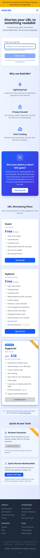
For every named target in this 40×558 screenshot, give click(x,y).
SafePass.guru (8, 544)
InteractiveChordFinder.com (12, 542)
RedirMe (6, 10)
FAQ (3, 530)
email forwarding (25, 413)
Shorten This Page (14, 475)
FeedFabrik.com (31, 544)
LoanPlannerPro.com (30, 542)
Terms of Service (30, 60)
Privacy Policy (21, 62)
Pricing (4, 518)
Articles (4, 527)
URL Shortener (7, 509)
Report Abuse (27, 533)
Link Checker (6, 512)
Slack (23, 515)
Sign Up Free (20, 331)
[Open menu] (37, 10)
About (4, 533)
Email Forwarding (8, 515)
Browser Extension (28, 512)
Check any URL (20, 190)
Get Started (20, 260)
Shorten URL (20, 56)
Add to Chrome (13, 446)
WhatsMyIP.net (19, 544)
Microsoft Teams (28, 518)
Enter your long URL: (12, 42)
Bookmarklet (12, 321)
